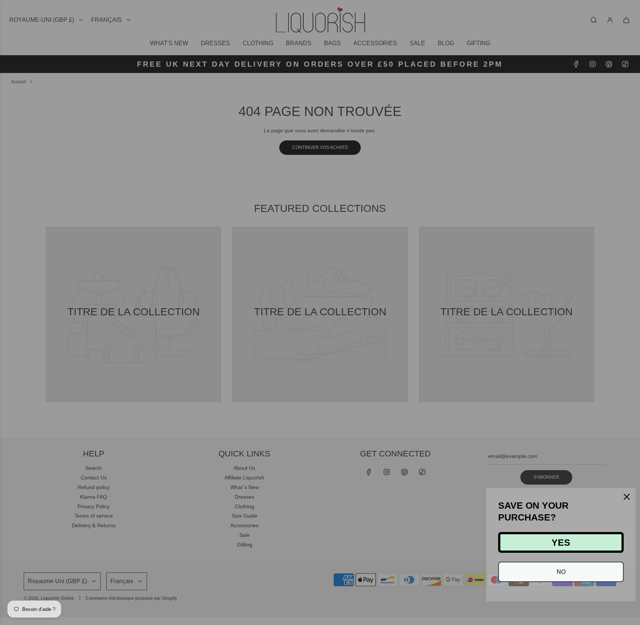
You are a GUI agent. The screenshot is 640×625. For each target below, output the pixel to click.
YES (560, 542)
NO (561, 572)
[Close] (627, 497)
